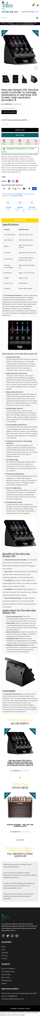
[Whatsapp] (12, 935)
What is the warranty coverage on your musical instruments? (17, 865)
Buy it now (20, 135)
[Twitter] (7, 935)
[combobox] (20, 17)
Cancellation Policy (8, 971)
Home (3, 23)
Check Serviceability (9, 112)
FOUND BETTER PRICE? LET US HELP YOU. (18, 150)
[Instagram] (17, 935)
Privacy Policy (6, 974)
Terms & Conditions (8, 968)
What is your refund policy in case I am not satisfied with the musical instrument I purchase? (18, 896)
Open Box (4, 952)
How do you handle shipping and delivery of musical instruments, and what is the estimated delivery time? (19, 885)
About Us (4, 955)
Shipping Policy (6, 980)
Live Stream (10, 23)
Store (3, 949)
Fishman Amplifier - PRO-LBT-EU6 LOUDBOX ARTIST (20, 825)
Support (4, 983)
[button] (20, 777)
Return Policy (5, 977)
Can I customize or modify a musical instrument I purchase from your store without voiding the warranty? (20, 875)
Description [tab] (20, 220)
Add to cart (20, 130)
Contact (4, 958)
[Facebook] (3, 935)
